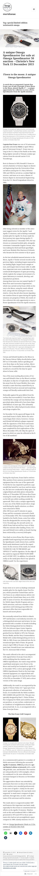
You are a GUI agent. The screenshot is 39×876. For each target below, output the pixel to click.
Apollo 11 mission (20, 858)
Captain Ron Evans (24, 859)
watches (23, 856)
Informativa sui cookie (9, 868)
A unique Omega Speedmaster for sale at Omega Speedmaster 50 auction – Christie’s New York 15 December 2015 (19, 58)
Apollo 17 (27, 858)
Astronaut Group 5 (13, 859)
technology (18, 856)
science (12, 856)
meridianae (9, 14)
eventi (8, 856)
